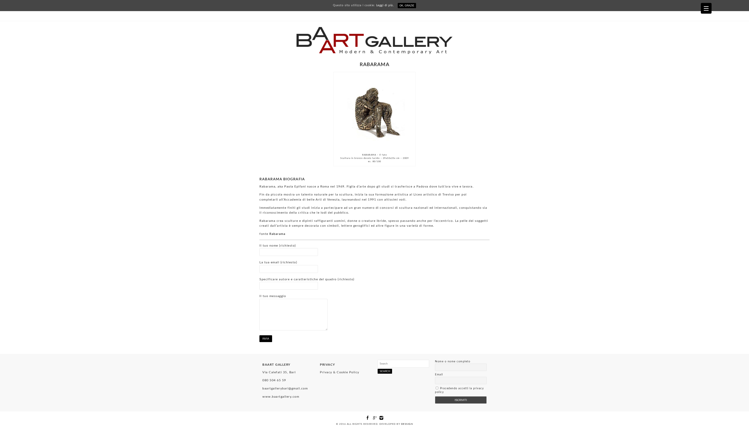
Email (439, 374)
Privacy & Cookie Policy (339, 372)
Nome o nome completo (452, 361)
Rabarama (277, 233)
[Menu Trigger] (706, 8)
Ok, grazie (406, 5)
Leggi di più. (385, 5)
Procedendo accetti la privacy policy (459, 390)
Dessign (407, 424)
